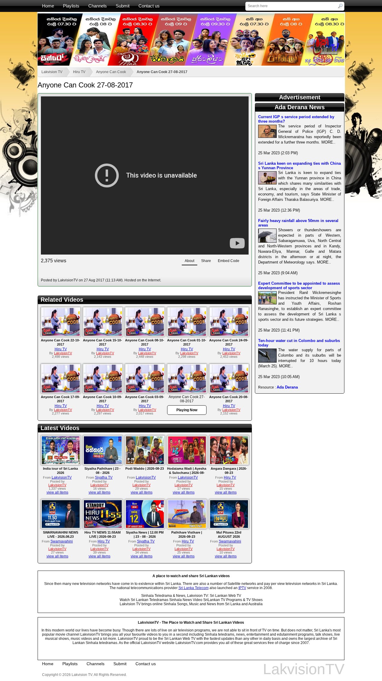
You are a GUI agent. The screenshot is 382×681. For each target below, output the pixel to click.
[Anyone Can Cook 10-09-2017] (103, 391)
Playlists (71, 5)
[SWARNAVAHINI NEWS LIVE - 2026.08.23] (61, 527)
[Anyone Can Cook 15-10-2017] (103, 334)
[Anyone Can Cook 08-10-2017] (145, 334)
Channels (97, 5)
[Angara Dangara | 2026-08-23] (229, 463)
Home (48, 5)
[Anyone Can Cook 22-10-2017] (61, 334)
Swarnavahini (61, 541)
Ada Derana (287, 387)
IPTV (242, 588)
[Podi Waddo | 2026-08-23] (145, 463)
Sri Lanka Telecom (193, 588)
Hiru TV (79, 72)
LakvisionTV (62, 477)
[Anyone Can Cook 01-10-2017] (187, 334)
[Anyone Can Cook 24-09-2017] (229, 334)
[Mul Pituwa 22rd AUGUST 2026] (229, 527)
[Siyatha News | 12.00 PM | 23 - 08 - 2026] (145, 527)
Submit (123, 5)
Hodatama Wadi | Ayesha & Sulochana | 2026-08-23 (186, 473)
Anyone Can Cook (111, 72)
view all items (57, 492)
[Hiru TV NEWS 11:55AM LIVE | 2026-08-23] (103, 527)
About (189, 261)
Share (206, 261)
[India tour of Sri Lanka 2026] (61, 463)
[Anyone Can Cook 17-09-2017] (61, 391)
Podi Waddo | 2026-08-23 (144, 468)
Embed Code (228, 261)
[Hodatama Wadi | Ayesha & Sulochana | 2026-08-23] (187, 463)
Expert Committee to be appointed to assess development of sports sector (299, 285)
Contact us (149, 5)
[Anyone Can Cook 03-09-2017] (145, 391)
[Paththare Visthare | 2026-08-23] (187, 527)
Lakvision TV (51, 72)
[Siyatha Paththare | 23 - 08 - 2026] (103, 463)
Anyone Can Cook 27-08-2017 (162, 72)
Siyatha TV (104, 477)
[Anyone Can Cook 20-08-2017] (229, 391)
